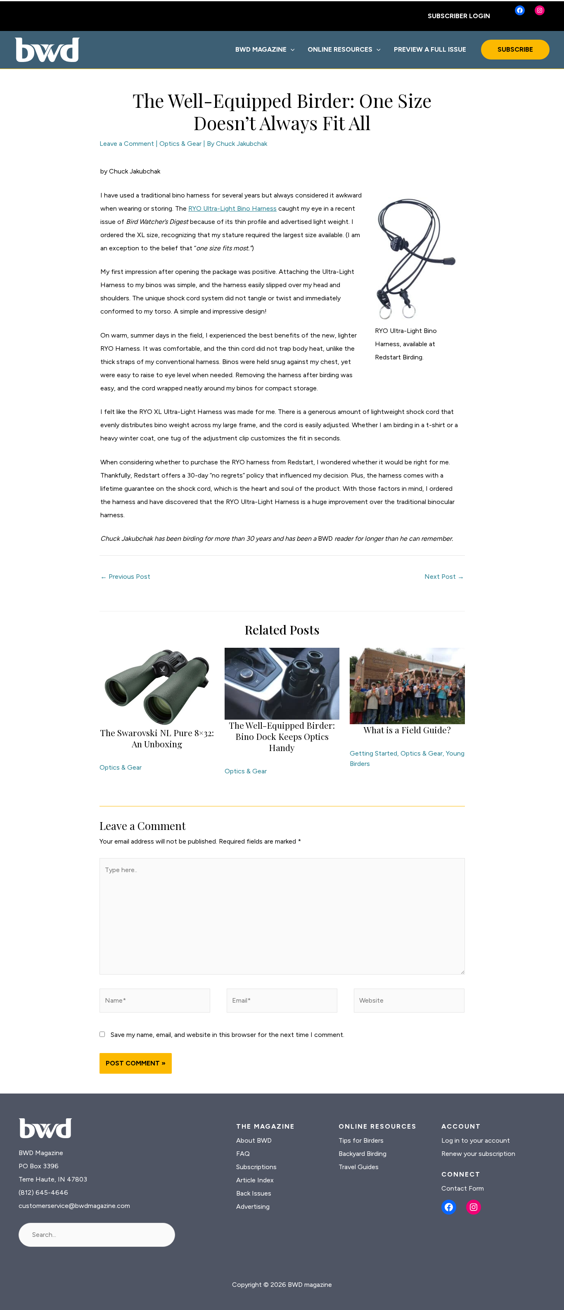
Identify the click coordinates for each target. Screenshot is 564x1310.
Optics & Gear (180, 143)
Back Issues (253, 1193)
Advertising (253, 1206)
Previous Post (125, 576)
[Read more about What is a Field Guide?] (407, 685)
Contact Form (462, 1188)
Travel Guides (359, 1167)
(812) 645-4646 (43, 1192)
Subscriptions (256, 1167)
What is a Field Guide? (407, 729)
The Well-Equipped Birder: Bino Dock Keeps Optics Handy (282, 736)
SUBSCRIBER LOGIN (459, 16)
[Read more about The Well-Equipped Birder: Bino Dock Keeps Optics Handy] (282, 683)
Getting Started (373, 753)
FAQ (243, 1154)
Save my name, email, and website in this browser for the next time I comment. (227, 1035)
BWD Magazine (261, 49)
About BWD (254, 1140)
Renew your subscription (478, 1154)
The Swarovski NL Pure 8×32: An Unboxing (157, 738)
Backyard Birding (362, 1154)
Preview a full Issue (430, 49)
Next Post (444, 576)
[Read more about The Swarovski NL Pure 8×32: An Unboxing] (157, 687)
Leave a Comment (127, 143)
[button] (291, 49)
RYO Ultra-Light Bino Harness (232, 208)
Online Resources (340, 49)
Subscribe (515, 49)
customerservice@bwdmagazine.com (74, 1206)
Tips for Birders (361, 1140)
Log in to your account (475, 1140)
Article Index (255, 1180)
